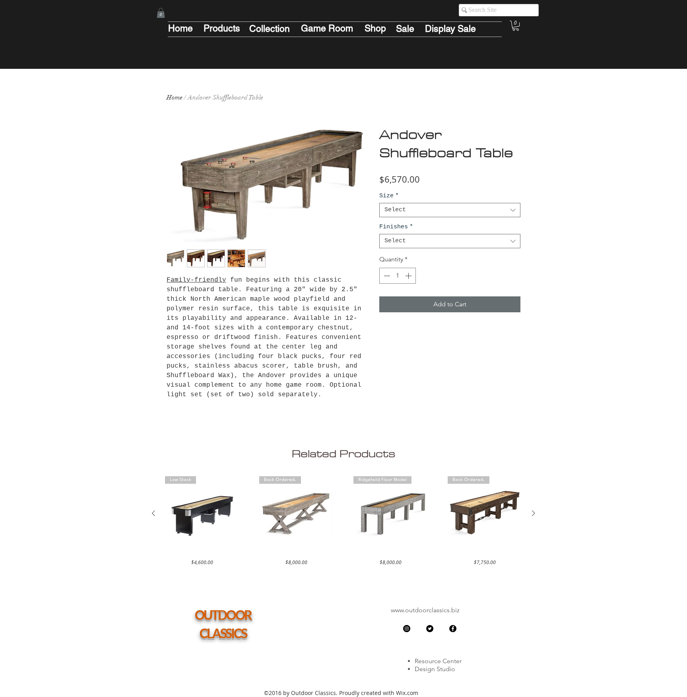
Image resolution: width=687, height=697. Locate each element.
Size (389, 196)
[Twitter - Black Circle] (429, 628)
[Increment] (409, 275)
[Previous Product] (153, 513)
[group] (343, 521)
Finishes (396, 227)
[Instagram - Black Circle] (406, 628)
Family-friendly (196, 280)
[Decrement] (386, 275)
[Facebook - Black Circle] (452, 628)
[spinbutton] (398, 275)
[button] (161, 13)
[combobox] (449, 210)
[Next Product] (533, 513)
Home (174, 97)
